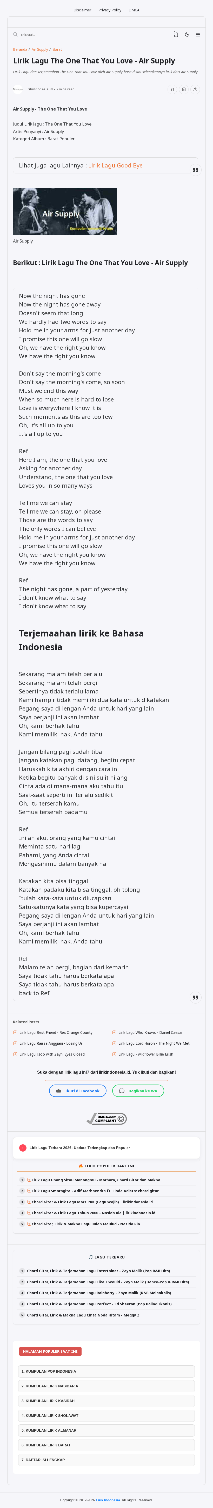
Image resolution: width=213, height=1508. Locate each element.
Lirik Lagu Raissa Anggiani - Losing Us (51, 1043)
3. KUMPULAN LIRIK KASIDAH (48, 1401)
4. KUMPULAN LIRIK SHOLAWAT (50, 1416)
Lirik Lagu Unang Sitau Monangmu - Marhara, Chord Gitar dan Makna (96, 1179)
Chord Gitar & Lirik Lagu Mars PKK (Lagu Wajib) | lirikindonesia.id (92, 1201)
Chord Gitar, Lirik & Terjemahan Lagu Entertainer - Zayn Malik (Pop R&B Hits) (98, 1270)
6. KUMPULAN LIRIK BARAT (46, 1445)
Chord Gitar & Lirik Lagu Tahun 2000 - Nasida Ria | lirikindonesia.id (93, 1212)
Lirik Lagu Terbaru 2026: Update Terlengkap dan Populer (80, 1148)
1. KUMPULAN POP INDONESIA (49, 1371)
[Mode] (187, 35)
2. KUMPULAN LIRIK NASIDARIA (50, 1386)
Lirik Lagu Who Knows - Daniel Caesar (150, 1032)
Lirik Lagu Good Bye (115, 165)
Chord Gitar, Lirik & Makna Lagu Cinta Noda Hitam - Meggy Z (83, 1315)
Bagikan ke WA (143, 1090)
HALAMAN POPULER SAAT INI (50, 1351)
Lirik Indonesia (108, 1500)
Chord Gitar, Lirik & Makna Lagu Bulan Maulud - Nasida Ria (86, 1223)
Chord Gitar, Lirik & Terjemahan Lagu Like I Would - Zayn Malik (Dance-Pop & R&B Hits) (108, 1281)
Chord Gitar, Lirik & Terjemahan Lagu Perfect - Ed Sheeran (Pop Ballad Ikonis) (99, 1303)
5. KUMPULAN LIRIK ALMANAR (49, 1430)
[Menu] (198, 34)
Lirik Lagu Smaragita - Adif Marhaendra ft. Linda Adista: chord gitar (95, 1190)
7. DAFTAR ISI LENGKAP (43, 1460)
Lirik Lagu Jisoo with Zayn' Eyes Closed (52, 1054)
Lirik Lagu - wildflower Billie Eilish (145, 1054)
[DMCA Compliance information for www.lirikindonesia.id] (106, 1123)
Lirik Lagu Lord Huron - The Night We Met (154, 1043)
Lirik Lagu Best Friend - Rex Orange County (55, 1032)
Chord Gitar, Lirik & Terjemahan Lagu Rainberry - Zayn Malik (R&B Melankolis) (99, 1292)
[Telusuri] (15, 35)
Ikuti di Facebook (82, 1090)
